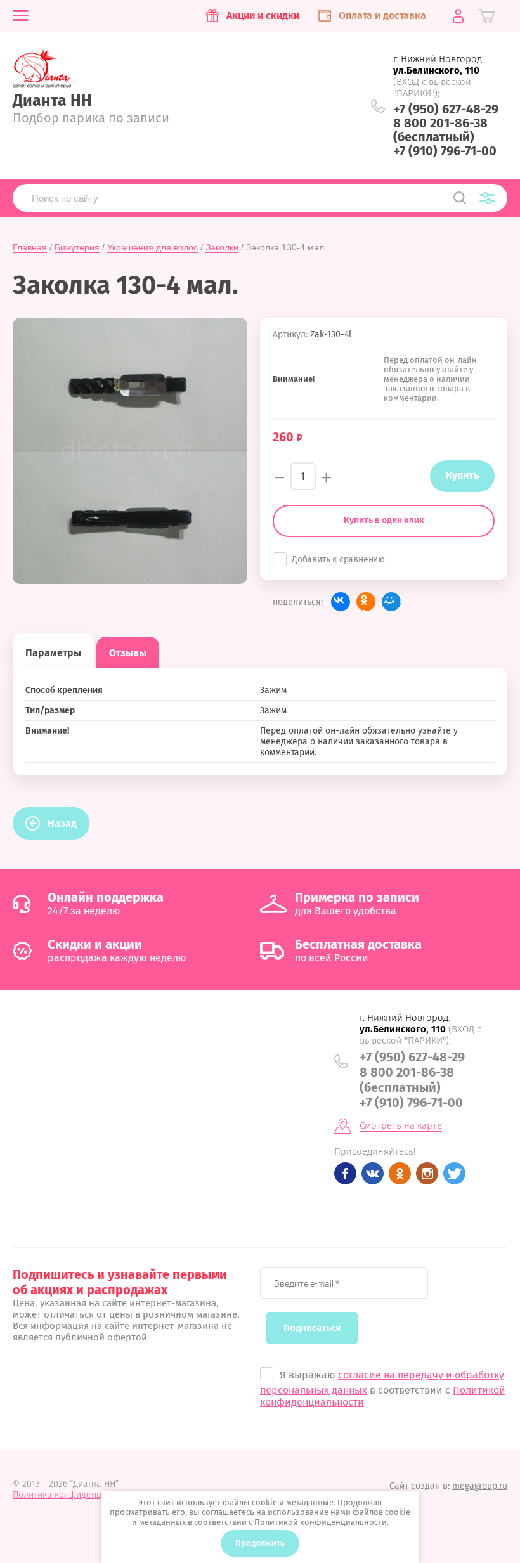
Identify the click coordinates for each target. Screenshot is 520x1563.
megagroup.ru (479, 1486)
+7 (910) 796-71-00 (445, 151)
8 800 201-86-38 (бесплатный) (440, 130)
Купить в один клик (384, 520)
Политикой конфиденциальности (320, 1522)
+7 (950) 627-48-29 (445, 109)
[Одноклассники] (365, 601)
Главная (30, 247)
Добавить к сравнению (338, 559)
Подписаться (312, 1327)
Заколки (221, 247)
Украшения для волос (152, 247)
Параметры (53, 653)
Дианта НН (52, 100)
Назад (62, 823)
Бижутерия (77, 247)
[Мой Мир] (391, 601)
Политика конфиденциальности (79, 1494)
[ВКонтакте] (340, 601)
